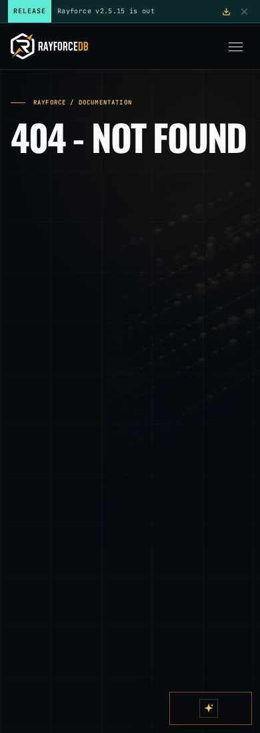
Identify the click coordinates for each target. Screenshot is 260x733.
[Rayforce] (49, 46)
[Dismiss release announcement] (244, 11)
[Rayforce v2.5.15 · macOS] (226, 11)
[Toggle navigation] (235, 47)
